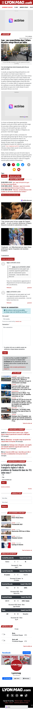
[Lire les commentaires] (18, 169)
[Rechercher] (30, 2)
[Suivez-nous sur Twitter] (12, 696)
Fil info (16, 7)
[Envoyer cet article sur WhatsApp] (18, 164)
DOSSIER (13, 516)
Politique (14, 398)
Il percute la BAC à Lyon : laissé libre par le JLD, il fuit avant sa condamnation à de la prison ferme (21, 387)
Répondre (9, 287)
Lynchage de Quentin (17, 545)
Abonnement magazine (7, 7)
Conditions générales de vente (21, 703)
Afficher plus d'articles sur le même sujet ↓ (10, 195)
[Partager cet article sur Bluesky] (22, 164)
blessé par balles (15, 176)
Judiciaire (6, 34)
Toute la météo (27, 646)
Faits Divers (14, 407)
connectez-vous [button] (18, 321)
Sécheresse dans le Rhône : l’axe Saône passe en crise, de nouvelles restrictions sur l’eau (21, 394)
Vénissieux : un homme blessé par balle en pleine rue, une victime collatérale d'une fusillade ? (16, 190)
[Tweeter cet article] (8, 164)
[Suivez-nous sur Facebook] (16, 666)
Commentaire (5, 324)
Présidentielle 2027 (17, 524)
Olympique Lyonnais (17, 538)
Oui (3, 475)
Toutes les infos (27, 423)
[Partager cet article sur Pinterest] (13, 164)
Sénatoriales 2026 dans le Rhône (21, 531)
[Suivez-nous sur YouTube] (21, 696)
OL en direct (14, 376)
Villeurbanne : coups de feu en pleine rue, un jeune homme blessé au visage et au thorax (15, 187)
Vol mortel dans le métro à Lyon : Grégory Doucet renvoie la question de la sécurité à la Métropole (15, 433)
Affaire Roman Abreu (17, 518)
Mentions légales (19, 701)
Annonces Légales (24, 7)
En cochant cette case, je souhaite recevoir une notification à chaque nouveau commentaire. (15, 348)
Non (3, 477)
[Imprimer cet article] (28, 164)
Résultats (30, 488)
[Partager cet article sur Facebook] (4, 164)
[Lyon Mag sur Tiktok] (26, 696)
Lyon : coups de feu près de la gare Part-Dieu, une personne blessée (15, 183)
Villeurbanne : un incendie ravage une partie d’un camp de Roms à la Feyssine (21, 410)
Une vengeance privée (12, 146)
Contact (11, 703)
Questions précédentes (5, 487)
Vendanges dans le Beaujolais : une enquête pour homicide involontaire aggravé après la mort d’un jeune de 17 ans (22, 418)
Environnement (15, 391)
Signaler (30, 287)
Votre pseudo (5, 316)
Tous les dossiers (26, 550)
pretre (5, 176)
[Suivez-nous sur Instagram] (16, 696)
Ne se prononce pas (7, 480)
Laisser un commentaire (8, 259)
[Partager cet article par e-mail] (14, 169)
